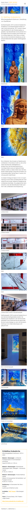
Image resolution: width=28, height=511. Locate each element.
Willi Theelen (12, 491)
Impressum (4, 508)
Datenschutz (11, 508)
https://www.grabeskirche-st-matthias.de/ (13, 501)
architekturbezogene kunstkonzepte (9, 4)
